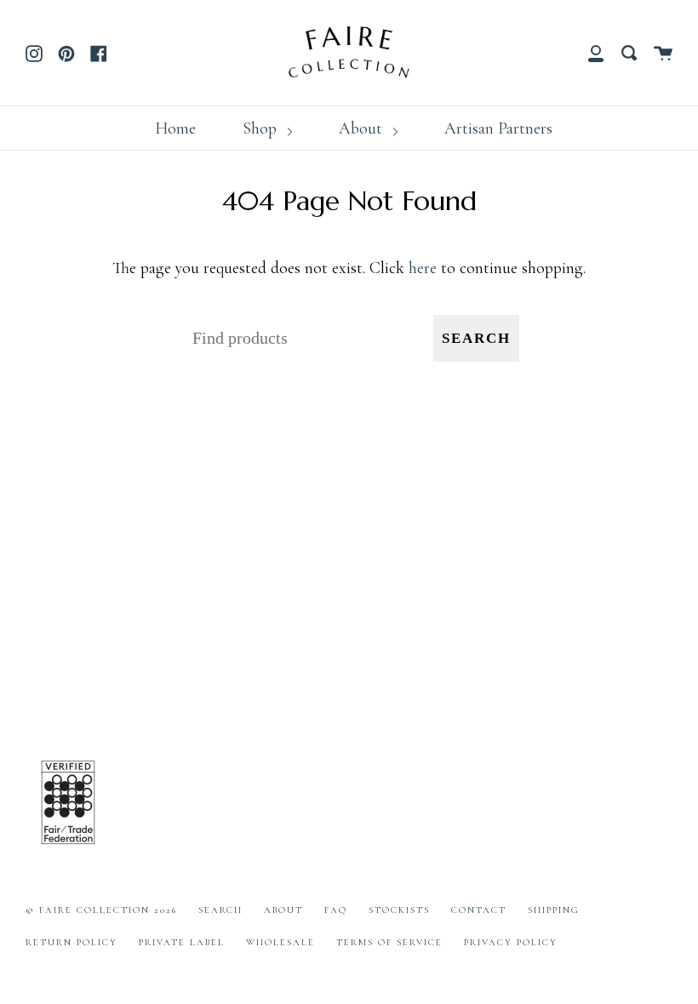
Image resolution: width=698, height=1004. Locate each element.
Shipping (554, 910)
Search (476, 338)
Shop (262, 128)
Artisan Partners (498, 128)
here (423, 268)
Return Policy (71, 942)
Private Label (182, 942)
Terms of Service (389, 942)
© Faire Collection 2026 (101, 910)
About (362, 128)
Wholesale (280, 942)
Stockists (399, 910)
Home (175, 128)
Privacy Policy (511, 942)
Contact (478, 910)
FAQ (335, 910)
